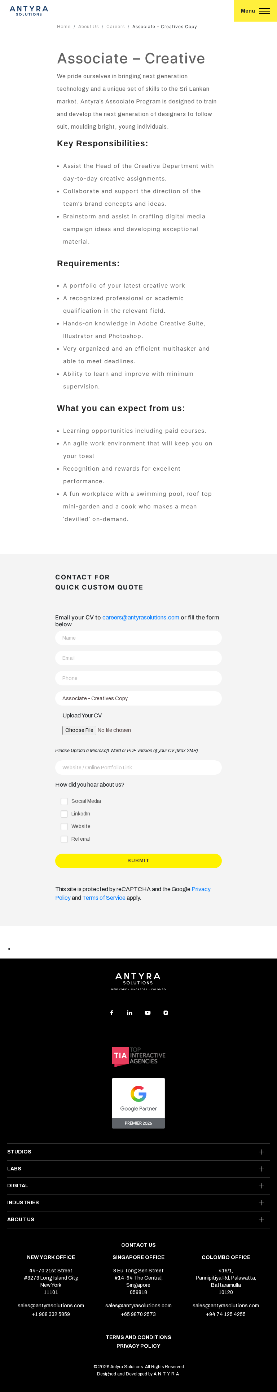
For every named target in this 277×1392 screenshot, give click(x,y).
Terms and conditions (138, 1337)
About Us (20, 1219)
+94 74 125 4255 (226, 1314)
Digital (17, 1185)
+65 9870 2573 (138, 1314)
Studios (19, 1152)
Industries (23, 1202)
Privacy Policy (138, 1346)
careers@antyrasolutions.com (140, 617)
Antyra (167, 1374)
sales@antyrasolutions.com (51, 1305)
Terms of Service (104, 898)
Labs (14, 1168)
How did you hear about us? (89, 785)
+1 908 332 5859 (51, 1314)
